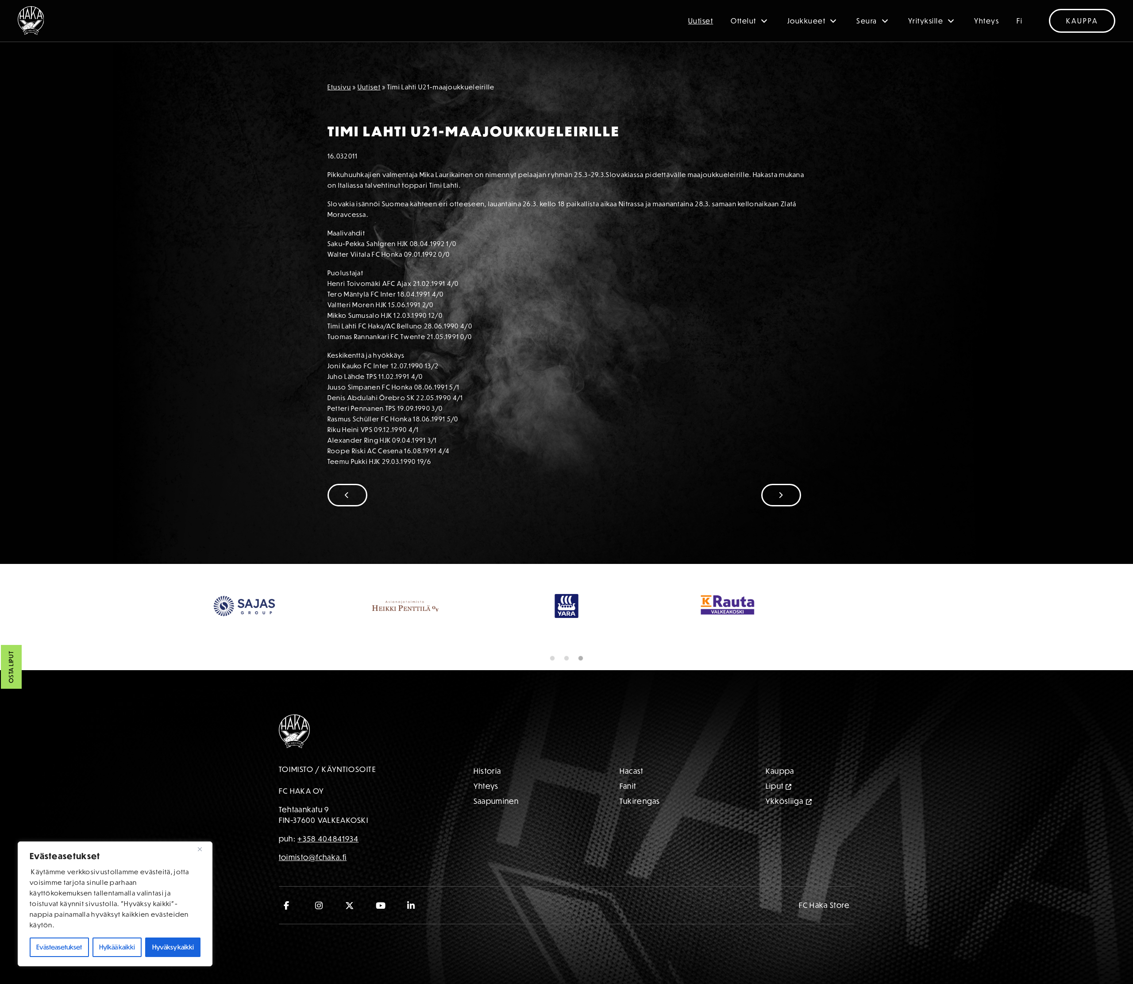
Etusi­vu (339, 87)
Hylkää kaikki (117, 947)
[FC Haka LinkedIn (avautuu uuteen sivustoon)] (411, 905)
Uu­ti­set (369, 87)
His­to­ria (487, 771)
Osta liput (11, 667)
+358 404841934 (327, 838)
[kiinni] (203, 849)
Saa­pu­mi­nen (496, 801)
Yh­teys (486, 786)
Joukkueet (806, 20)
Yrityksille (926, 20)
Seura (866, 20)
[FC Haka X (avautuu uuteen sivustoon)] (350, 905)
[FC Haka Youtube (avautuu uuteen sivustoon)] (381, 905)
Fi (1019, 20)
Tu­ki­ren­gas (640, 801)
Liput (775, 786)
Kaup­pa (780, 771)
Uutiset (700, 20)
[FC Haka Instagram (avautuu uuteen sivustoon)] (319, 905)
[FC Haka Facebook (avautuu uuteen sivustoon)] (289, 905)
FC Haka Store (824, 905)
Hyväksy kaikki (173, 947)
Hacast (632, 771)
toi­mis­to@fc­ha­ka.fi (313, 857)
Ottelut (743, 20)
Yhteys (986, 20)
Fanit (628, 786)
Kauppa (1082, 20)
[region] (115, 903)
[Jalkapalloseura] (31, 20)
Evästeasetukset (59, 947)
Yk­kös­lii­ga (785, 801)
